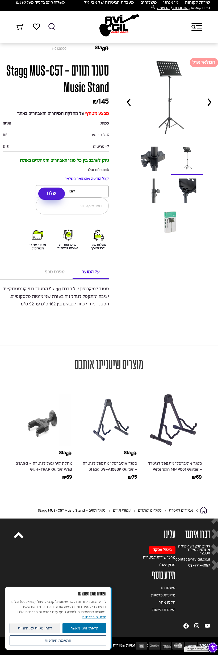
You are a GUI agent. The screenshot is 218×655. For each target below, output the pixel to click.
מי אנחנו (170, 3)
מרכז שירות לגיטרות (159, 557)
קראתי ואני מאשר (84, 628)
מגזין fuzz (167, 565)
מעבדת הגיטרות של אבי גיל (109, 3)
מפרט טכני (55, 272)
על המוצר (91, 272)
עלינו (169, 534)
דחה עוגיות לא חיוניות (35, 628)
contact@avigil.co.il (192, 559)
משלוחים (148, 3)
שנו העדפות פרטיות (199, 649)
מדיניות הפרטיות (94, 617)
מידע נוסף (163, 575)
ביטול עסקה (162, 550)
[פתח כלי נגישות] (212, 647)
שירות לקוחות (197, 3)
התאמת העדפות (58, 640)
